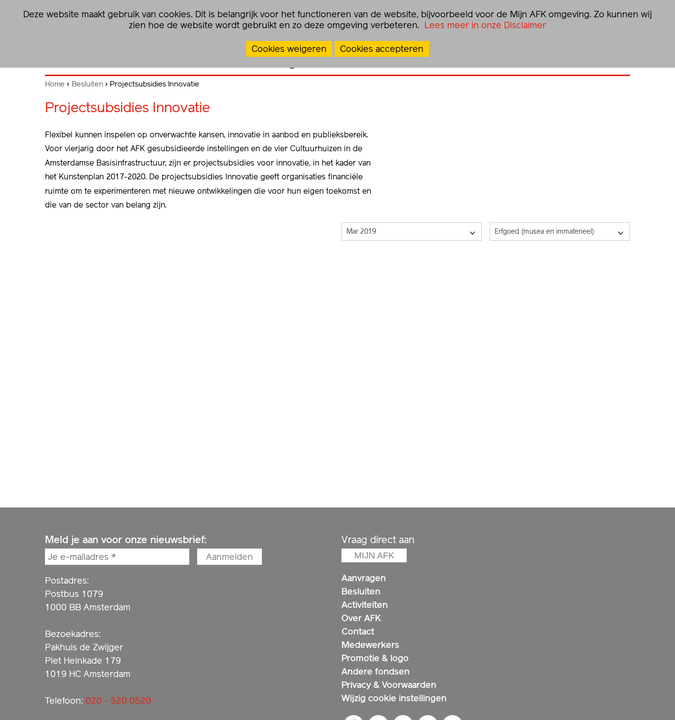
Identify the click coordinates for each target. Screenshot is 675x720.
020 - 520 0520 (118, 700)
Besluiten (87, 84)
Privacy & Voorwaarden (388, 684)
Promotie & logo (375, 658)
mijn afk (374, 555)
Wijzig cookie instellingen (394, 698)
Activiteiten (364, 604)
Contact (357, 631)
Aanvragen (363, 578)
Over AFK (361, 618)
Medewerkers (370, 644)
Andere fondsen (375, 671)
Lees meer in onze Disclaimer (484, 25)
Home (55, 84)
